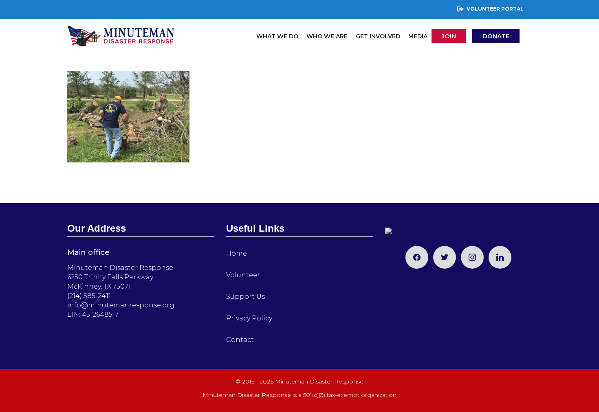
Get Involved (378, 36)
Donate (495, 36)
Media (417, 36)
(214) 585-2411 (89, 296)
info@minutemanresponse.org (120, 305)
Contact (240, 340)
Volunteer (243, 275)
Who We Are (327, 36)
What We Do (277, 36)
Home (236, 253)
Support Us (245, 296)
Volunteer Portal (495, 9)
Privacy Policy (249, 318)
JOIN (449, 36)
